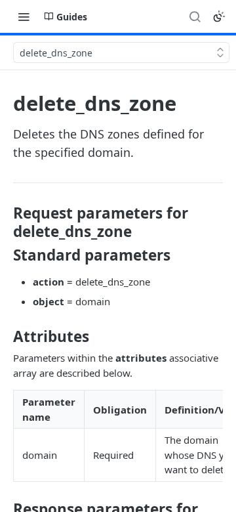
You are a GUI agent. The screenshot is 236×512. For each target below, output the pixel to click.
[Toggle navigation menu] (23, 16)
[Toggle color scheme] (218, 16)
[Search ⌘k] (194, 16)
